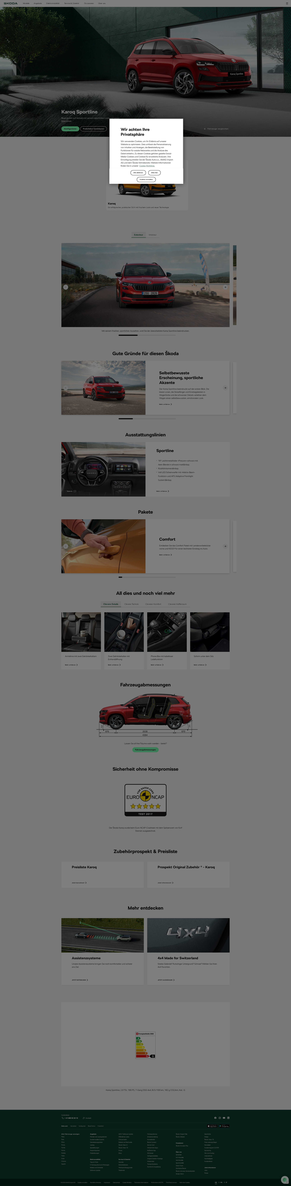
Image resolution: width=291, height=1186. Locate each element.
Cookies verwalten (146, 179)
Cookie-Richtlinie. (147, 166)
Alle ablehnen (138, 172)
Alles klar (154, 172)
